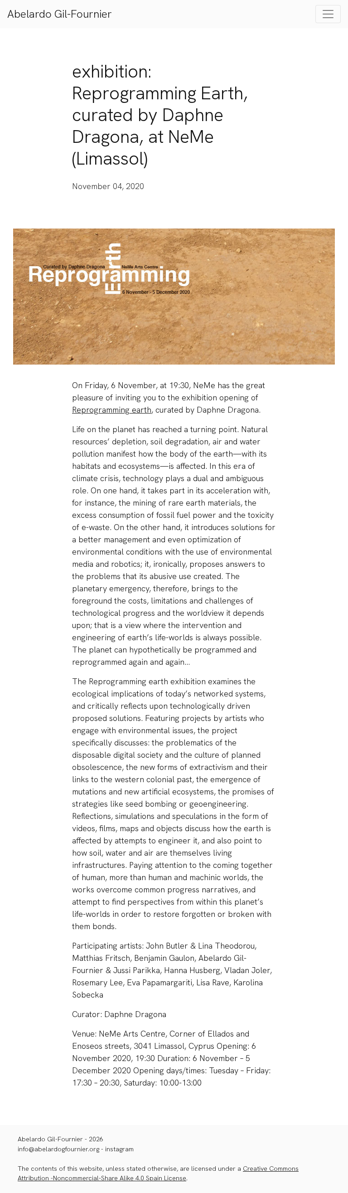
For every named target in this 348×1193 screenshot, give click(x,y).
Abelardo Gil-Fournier (59, 14)
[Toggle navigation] (328, 14)
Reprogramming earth (111, 409)
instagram (119, 1149)
